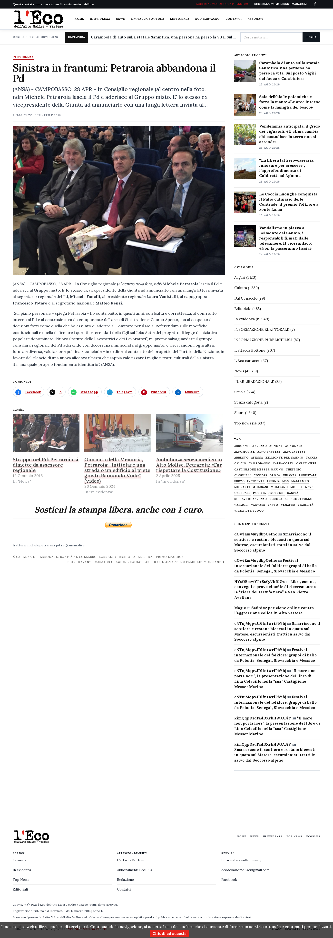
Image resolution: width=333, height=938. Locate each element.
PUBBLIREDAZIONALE (254, 381)
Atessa (257, 457)
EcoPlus (313, 836)
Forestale (308, 475)
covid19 (260, 475)
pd (58, 545)
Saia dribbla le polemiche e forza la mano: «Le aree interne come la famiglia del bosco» (289, 101)
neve (309, 487)
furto (239, 481)
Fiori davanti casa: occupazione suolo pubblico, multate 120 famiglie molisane (145, 562)
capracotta (283, 463)
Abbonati (256, 18)
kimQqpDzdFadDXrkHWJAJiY (262, 718)
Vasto (273, 504)
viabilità (305, 504)
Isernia (273, 481)
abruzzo (259, 446)
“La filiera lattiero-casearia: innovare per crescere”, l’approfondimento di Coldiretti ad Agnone (286, 168)
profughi (276, 493)
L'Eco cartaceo (247, 360)
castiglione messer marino (259, 469)
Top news (242, 423)
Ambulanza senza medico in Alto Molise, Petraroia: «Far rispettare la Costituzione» (189, 464)
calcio (240, 463)
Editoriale (179, 18)
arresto (241, 457)
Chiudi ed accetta (169, 933)
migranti (242, 487)
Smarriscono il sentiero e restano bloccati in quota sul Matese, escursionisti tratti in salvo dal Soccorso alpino (275, 755)
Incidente (256, 481)
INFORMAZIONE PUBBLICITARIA (263, 340)
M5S (285, 481)
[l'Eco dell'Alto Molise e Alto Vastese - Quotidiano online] (38, 18)
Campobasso (259, 463)
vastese (258, 504)
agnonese (294, 446)
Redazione (125, 879)
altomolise (244, 451)
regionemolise (73, 545)
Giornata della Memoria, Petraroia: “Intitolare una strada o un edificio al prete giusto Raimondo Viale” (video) (117, 470)
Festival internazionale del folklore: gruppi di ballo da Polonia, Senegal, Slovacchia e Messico (275, 565)
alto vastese (269, 451)
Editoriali (20, 889)
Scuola (239, 392)
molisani (260, 487)
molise (296, 487)
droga (275, 475)
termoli (241, 504)
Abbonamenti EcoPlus (134, 870)
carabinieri (306, 463)
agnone (276, 446)
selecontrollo (299, 499)
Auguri (239, 277)
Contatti (233, 18)
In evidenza (100, 18)
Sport (239, 412)
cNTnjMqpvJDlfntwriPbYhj (260, 623)
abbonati (242, 446)
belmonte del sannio (284, 457)
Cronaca (19, 860)
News (120, 18)
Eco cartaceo (207, 18)
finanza (290, 475)
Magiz (240, 608)
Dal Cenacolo (245, 298)
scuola (275, 499)
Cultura (240, 287)
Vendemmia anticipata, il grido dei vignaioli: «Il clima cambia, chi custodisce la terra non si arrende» (289, 134)
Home (79, 18)
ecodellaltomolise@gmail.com (245, 870)
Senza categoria (248, 402)
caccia (312, 457)
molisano (279, 487)
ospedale (242, 493)
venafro (288, 504)
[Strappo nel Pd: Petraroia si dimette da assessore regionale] (46, 433)
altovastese (294, 451)
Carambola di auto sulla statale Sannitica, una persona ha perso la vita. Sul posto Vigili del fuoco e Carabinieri (163, 37)
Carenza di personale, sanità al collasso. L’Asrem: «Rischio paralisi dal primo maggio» (99, 557)
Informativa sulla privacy (241, 860)
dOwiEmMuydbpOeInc (255, 534)
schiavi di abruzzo (250, 499)
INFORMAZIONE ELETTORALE (261, 329)
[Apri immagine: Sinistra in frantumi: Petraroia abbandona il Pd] (119, 200)
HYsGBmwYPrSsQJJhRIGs (259, 581)
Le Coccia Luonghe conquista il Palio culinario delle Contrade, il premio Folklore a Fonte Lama (288, 202)
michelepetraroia (41, 545)
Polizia (259, 493)
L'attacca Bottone (147, 18)
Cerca (311, 37)
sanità (293, 493)
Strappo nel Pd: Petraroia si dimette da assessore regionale (45, 464)
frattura (19, 545)
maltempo (300, 481)
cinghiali (242, 475)
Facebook (229, 879)
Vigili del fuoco (249, 510)
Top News (294, 836)
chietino (294, 469)
